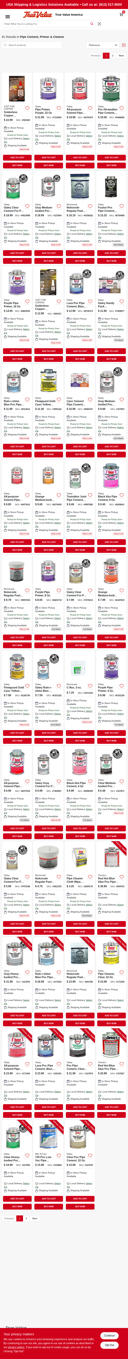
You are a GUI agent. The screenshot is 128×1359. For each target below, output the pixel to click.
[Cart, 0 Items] (121, 14)
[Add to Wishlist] (27, 108)
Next (121, 55)
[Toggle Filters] (124, 45)
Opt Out (109, 1345)
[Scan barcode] (99, 24)
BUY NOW (17, 165)
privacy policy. (16, 1347)
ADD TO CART (17, 157)
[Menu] (8, 17)
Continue (109, 1335)
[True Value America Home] (38, 14)
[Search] (92, 23)
